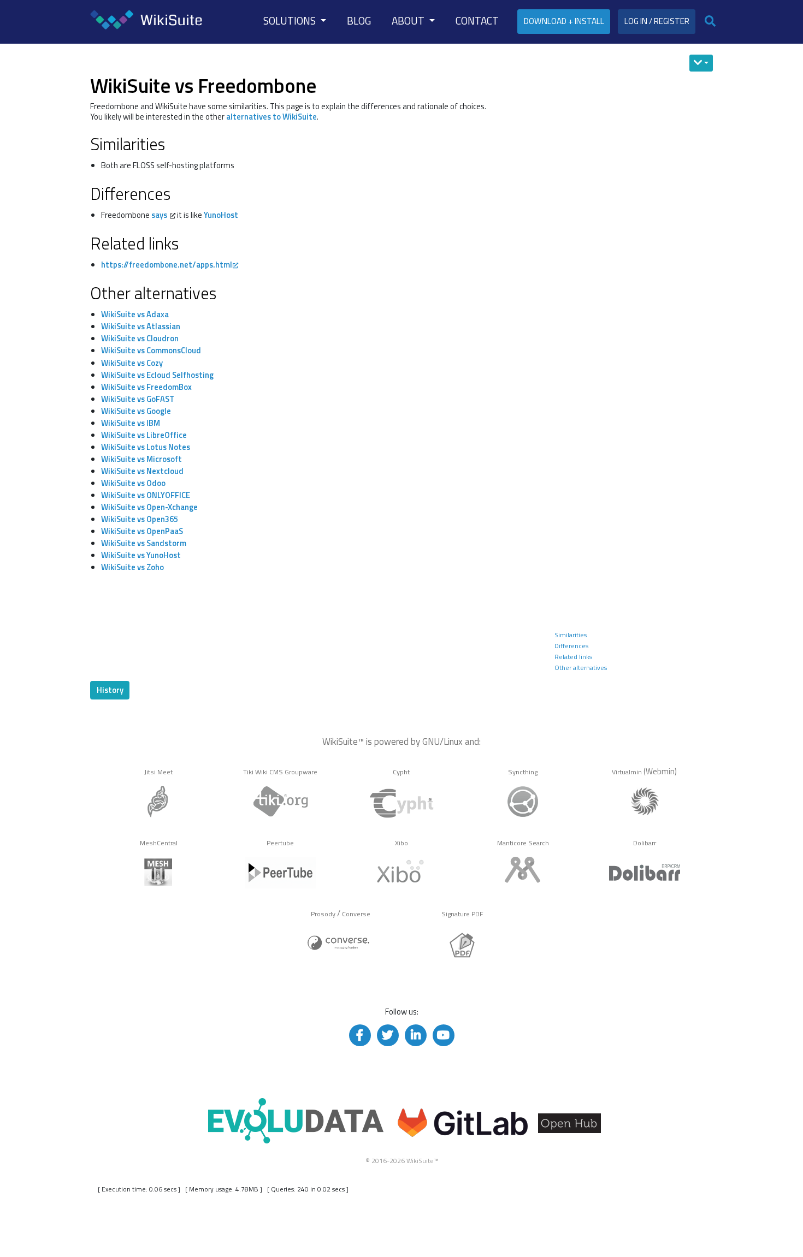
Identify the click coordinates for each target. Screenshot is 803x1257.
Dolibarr (644, 843)
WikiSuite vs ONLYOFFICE (145, 495)
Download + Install (564, 21)
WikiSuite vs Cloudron (140, 338)
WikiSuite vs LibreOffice (144, 435)
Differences (571, 646)
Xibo (401, 843)
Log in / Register (656, 21)
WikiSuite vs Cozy (132, 363)
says (159, 215)
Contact (477, 20)
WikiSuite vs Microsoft (141, 459)
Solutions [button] (290, 20)
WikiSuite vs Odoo (133, 483)
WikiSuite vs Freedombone (203, 85)
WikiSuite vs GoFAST (137, 399)
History (110, 690)
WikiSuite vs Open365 (139, 519)
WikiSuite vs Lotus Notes (145, 447)
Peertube (280, 843)
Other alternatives (580, 667)
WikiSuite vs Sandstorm (143, 543)
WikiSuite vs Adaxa (135, 314)
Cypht (401, 772)
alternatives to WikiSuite (271, 116)
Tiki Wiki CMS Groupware (280, 772)
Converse (356, 914)
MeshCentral (159, 843)
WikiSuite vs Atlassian (140, 326)
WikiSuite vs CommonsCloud (151, 350)
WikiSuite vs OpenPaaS (142, 531)
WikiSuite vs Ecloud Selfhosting (157, 375)
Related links (573, 656)
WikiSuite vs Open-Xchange (149, 507)
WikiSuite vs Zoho (132, 567)
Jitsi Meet (158, 772)
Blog (359, 20)
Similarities (570, 635)
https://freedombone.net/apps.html (166, 264)
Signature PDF (462, 914)
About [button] (409, 20)
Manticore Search (523, 843)
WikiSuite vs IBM (130, 423)
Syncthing (523, 772)
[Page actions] (701, 63)
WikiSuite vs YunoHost (141, 555)
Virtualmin (627, 772)
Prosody (323, 914)
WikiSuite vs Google (136, 411)
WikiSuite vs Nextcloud (142, 471)
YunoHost (221, 215)
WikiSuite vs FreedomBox (146, 387)
